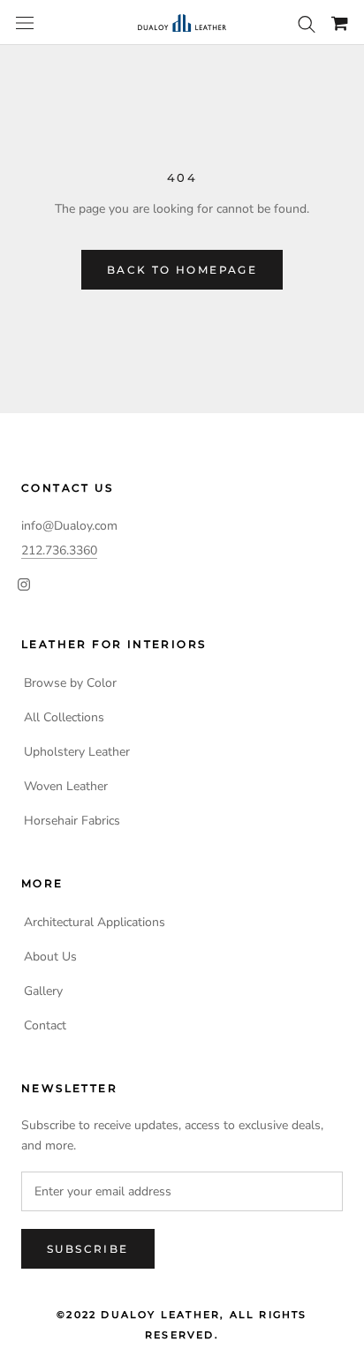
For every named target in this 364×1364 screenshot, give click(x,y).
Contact (45, 1025)
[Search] (306, 23)
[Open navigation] (25, 23)
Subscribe (88, 1248)
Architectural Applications (94, 922)
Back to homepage (182, 269)
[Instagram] (24, 583)
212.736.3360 (59, 550)
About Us (50, 956)
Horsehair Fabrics (72, 820)
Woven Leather (66, 786)
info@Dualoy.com (69, 525)
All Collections (64, 717)
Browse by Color (70, 682)
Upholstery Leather (77, 751)
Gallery (43, 991)
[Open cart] (339, 23)
